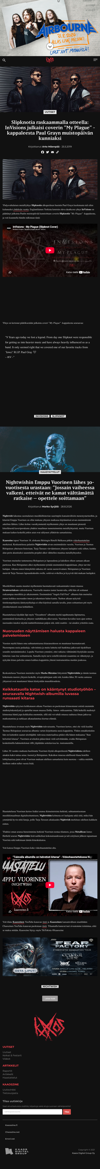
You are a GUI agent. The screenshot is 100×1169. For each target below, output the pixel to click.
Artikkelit (8, 1074)
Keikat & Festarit (12, 1055)
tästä (45, 921)
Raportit (7, 1071)
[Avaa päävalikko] (95, 60)
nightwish (50, 986)
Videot (6, 1059)
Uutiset (50, 112)
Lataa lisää (50, 998)
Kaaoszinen (18, 922)
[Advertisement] (50, 299)
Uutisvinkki (9, 1089)
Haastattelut (50, 472)
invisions (41, 416)
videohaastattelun (81, 540)
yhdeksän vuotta (21, 209)
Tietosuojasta (10, 1093)
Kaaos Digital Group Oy (83, 1153)
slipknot (58, 416)
